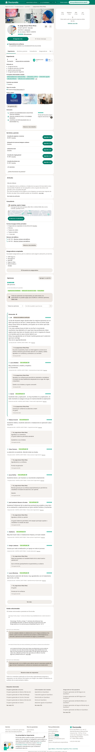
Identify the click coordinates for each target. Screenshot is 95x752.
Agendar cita (47, 137)
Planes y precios (52, 730)
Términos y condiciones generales (14, 730)
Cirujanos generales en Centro (15, 702)
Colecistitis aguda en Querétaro (44, 694)
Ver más (34, 602)
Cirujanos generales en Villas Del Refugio (18, 694)
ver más (41, 193)
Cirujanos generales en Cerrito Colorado (18, 697)
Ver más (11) (10, 705)
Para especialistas (53, 731)
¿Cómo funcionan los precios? (16, 171)
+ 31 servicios (11, 167)
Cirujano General (19, 6)
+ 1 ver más (11, 234)
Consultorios (33, 51)
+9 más (10, 265)
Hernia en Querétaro (41, 700)
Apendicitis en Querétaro (42, 692)
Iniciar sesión (64, 2)
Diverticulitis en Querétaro (42, 697)
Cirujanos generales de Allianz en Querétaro (75, 710)
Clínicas (29, 731)
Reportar (33, 342)
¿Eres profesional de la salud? (78, 2)
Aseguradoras (43, 51)
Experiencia (11, 51)
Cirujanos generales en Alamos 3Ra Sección (19, 692)
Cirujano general (22, 28)
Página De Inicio (9, 6)
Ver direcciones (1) (19, 89)
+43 (36, 79)
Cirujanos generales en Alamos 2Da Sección (19, 700)
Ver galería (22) (12, 106)
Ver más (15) (38, 705)
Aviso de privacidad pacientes (13, 731)
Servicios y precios (22, 51)
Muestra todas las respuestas (29, 672)
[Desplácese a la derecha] (52, 51)
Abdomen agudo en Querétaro (43, 702)
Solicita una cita (72, 23)
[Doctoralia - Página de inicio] (14, 2)
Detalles (13, 138)
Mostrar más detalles (30, 127)
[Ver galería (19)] (46, 26)
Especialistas (30, 730)
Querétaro (18, 208)
